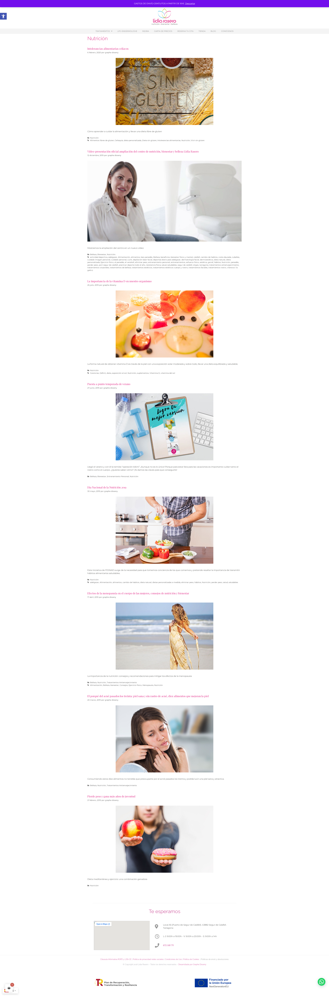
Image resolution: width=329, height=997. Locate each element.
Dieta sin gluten (149, 140)
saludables (172, 265)
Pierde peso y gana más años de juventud (111, 796)
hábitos (217, 262)
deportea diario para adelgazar (167, 260)
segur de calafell (185, 265)
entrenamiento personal (159, 262)
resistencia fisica (153, 265)
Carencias (94, 373)
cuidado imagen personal (98, 260)
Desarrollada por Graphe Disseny (192, 964)
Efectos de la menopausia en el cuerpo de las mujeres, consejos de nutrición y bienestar (138, 593)
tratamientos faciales (198, 268)
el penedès (119, 262)
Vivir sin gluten (197, 140)
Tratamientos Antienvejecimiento (122, 682)
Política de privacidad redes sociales (148, 959)
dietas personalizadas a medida (166, 582)
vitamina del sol (168, 373)
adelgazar (112, 257)
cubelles (235, 257)
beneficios (165, 257)
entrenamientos (178, 262)
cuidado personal (119, 260)
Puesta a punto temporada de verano (108, 384)
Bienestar (101, 254)
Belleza (93, 254)
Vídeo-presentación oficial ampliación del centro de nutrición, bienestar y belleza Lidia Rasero (143, 151)
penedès (235, 262)
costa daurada (224, 257)
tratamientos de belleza (120, 268)
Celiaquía (119, 140)
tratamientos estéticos (142, 268)
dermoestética (206, 260)
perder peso (92, 265)
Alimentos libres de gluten (102, 140)
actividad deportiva (98, 257)
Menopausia (148, 685)
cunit (129, 260)
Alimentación (124, 257)
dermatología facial (190, 260)
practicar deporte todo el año (132, 265)
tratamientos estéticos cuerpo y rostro (170, 268)
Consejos (124, 685)
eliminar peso (141, 262)
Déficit (103, 373)
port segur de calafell (108, 265)
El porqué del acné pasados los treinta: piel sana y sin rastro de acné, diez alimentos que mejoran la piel (148, 696)
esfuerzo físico (192, 262)
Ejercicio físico (107, 262)
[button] (3, 16)
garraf (210, 262)
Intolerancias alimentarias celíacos (108, 48)
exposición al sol (119, 373)
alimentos (135, 257)
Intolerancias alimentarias (169, 140)
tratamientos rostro (217, 268)
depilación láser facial (142, 260)
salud (164, 265)
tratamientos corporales (98, 268)
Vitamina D (155, 373)
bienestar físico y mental (182, 257)
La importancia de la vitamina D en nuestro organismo (119, 281)
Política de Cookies (191, 959)
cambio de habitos (209, 257)
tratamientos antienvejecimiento (224, 265)
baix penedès (146, 257)
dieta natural (219, 260)
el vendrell (129, 262)
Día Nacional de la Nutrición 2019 (106, 487)
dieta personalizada (132, 140)
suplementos (143, 373)
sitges (196, 265)
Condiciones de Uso (173, 959)
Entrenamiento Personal (118, 476)
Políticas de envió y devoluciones (215, 959)
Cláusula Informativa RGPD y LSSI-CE (115, 959)
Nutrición (94, 138)
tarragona (203, 265)
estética (203, 262)
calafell (197, 257)
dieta (109, 373)
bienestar (114, 685)
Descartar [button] (190, 3)
